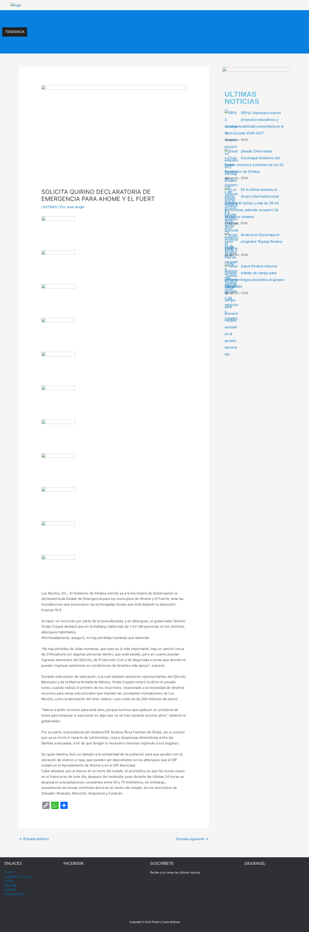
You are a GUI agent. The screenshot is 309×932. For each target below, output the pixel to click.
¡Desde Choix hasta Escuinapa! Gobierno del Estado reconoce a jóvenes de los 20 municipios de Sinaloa (107, 27)
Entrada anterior (34, 839)
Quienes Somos (15, 894)
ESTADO (50, 207)
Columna (10, 889)
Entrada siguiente (192, 839)
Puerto (9, 872)
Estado (9, 881)
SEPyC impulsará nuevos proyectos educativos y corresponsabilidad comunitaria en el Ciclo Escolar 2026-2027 (112, 17)
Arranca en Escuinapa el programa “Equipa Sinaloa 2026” (72, 46)
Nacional (10, 885)
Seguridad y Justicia (18, 876)
